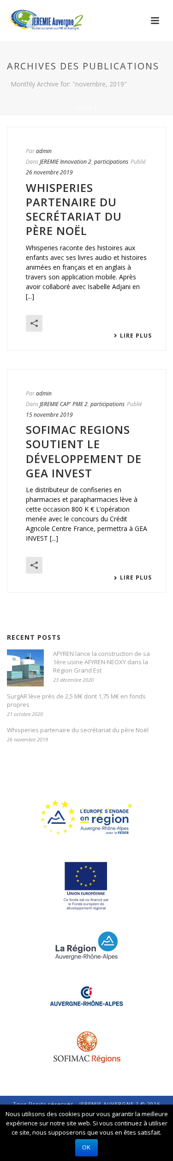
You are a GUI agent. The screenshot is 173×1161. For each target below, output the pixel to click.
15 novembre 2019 (49, 415)
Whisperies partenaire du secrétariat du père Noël (74, 209)
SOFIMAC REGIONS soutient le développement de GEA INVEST (84, 451)
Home (84, 108)
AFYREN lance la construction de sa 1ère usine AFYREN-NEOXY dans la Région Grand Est (101, 661)
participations (111, 162)
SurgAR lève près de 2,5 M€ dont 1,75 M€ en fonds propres (76, 700)
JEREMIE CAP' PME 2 (64, 404)
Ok (86, 1147)
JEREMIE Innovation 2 (65, 162)
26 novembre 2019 (49, 172)
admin (44, 151)
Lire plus (136, 336)
